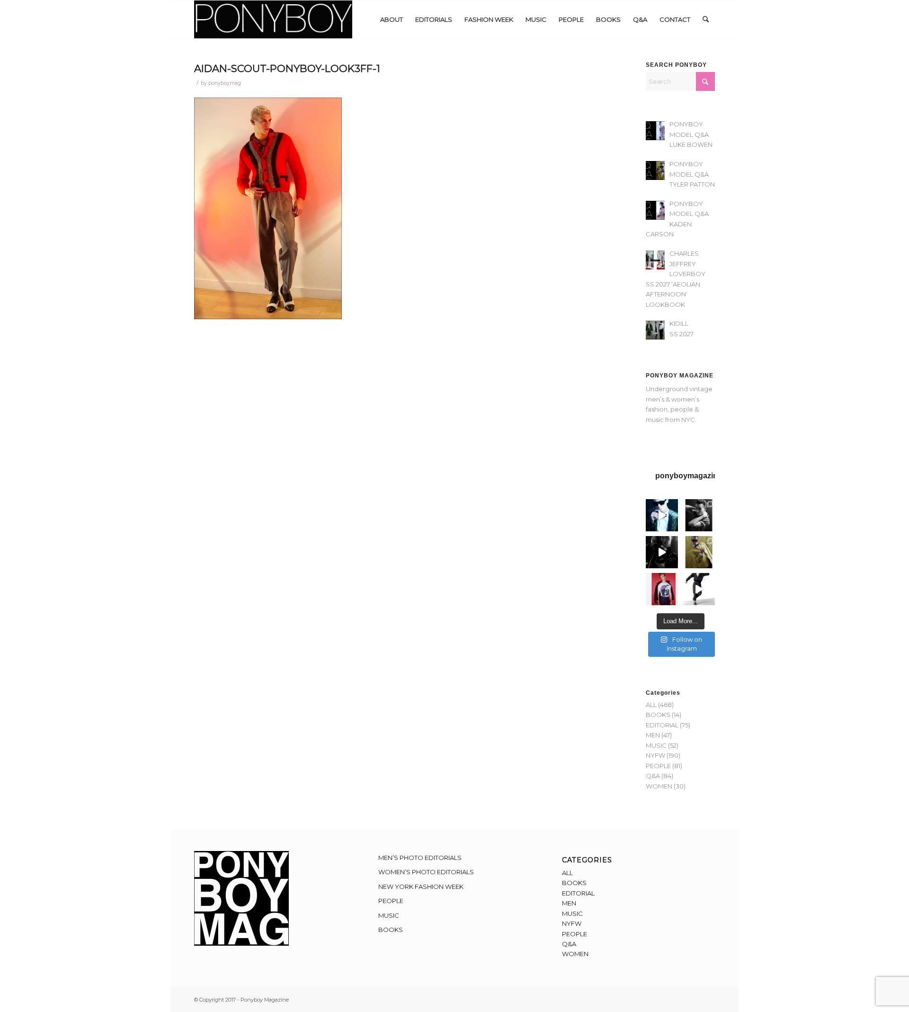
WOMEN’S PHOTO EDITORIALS (426, 872)
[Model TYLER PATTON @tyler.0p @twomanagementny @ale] (662, 552)
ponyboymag (224, 83)
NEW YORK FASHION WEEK (420, 886)
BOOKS (658, 714)
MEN (653, 735)
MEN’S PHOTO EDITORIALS (420, 857)
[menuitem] (391, 19)
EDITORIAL (662, 725)
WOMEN (659, 786)
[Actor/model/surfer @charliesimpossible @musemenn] (699, 589)
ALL (651, 704)
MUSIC (656, 745)
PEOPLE (658, 766)
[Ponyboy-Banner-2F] (273, 19)
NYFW (655, 755)
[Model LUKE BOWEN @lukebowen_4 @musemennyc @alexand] (662, 515)
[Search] (705, 19)
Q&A (653, 775)
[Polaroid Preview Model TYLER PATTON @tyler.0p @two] (662, 589)
